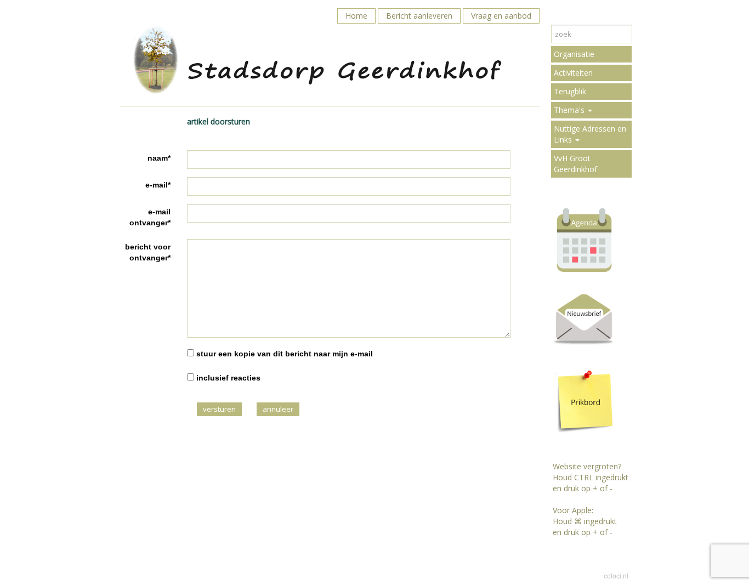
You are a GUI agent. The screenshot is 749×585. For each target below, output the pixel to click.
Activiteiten (573, 72)
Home (356, 15)
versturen (219, 409)
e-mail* (158, 184)
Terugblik (570, 91)
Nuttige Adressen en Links (590, 134)
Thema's (570, 110)
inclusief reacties (228, 377)
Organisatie (574, 54)
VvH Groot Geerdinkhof (575, 163)
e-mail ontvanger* (150, 217)
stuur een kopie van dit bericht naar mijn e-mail (284, 353)
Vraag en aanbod (501, 15)
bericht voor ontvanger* (148, 252)
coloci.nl (616, 576)
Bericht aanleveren (419, 15)
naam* (159, 158)
